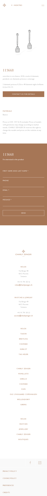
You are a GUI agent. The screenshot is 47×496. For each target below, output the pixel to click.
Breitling (23, 339)
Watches (23, 424)
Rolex (23, 329)
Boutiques (23, 439)
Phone (6, 180)
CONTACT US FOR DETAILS (23, 94)
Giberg (23, 405)
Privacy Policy (10, 471)
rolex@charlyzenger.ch (23, 285)
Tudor (23, 334)
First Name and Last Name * (15, 171)
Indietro (18, 5)
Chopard (23, 344)
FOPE (23, 389)
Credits (6, 492)
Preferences (8, 485)
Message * (7, 200)
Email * (6, 190)
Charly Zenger (24, 369)
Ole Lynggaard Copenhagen (23, 394)
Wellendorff (23, 399)
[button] (34, 42)
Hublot (23, 349)
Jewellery (23, 429)
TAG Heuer (23, 354)
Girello (23, 379)
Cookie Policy (10, 478)
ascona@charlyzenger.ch (23, 316)
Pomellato (23, 374)
